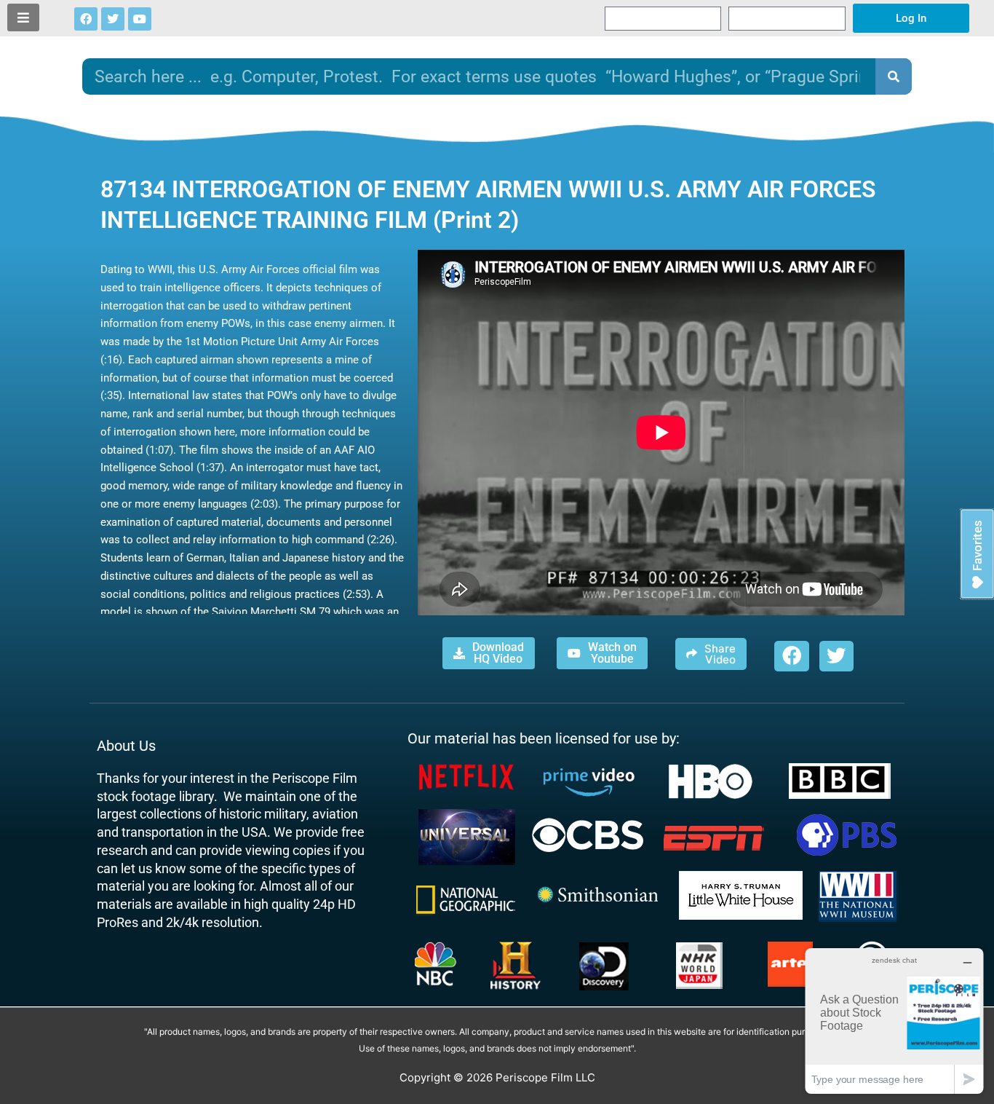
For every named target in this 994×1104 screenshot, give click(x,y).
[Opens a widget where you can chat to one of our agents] (894, 1020)
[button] (791, 656)
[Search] (893, 76)
